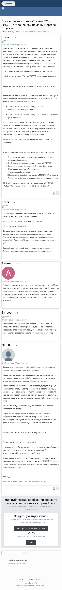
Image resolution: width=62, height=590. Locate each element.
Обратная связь (35, 579)
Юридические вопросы (39, 32)
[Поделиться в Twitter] (6, 572)
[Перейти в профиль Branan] (6, 41)
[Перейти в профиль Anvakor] (8, 273)
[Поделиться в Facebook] (8, 572)
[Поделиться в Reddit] (4, 572)
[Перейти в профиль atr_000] (8, 354)
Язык (21, 579)
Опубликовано (15, 44)
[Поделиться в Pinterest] (11, 572)
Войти (31, 543)
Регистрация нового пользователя (31, 529)
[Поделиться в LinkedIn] (2, 572)
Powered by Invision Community (31, 586)
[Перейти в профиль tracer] (5, 206)
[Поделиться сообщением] (59, 45)
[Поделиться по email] (9, 572)
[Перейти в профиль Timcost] (6, 317)
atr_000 (6, 345)
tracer (5, 202)
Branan (10, 32)
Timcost (7, 312)
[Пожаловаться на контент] (56, 45)
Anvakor (7, 263)
